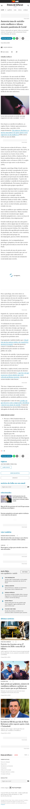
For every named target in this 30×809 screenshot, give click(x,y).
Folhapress (3, 804)
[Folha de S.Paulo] (15, 5)
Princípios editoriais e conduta (7, 772)
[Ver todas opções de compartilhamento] (17, 38)
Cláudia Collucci (6, 57)
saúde (2, 10)
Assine (16, 755)
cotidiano (25, 10)
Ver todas (25, 572)
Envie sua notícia (15, 473)
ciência (20, 10)
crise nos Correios (6, 642)
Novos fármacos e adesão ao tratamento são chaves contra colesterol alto (16, 587)
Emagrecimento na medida (8, 535)
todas (15, 10)
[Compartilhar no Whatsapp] (14, 38)
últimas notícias (7, 619)
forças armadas (5, 719)
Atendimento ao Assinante (7, 766)
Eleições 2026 (4, 681)
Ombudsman (4, 768)
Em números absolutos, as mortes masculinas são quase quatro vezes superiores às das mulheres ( (15, 132)
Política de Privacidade (6, 770)
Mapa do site (4, 764)
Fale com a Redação (5, 762)
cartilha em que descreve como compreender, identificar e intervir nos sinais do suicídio (15, 403)
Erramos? (15, 478)
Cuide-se (3, 545)
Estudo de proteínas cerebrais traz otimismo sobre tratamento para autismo (16, 610)
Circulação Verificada (5, 774)
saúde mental (6, 467)
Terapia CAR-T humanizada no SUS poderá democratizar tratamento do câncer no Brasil (16, 580)
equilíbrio (9, 10)
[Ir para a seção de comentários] (23, 38)
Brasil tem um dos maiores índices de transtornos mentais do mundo (14, 342)
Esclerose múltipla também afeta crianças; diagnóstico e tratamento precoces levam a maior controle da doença (16, 595)
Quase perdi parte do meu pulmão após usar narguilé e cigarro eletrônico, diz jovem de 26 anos (15, 603)
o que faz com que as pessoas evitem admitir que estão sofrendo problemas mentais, (15, 375)
